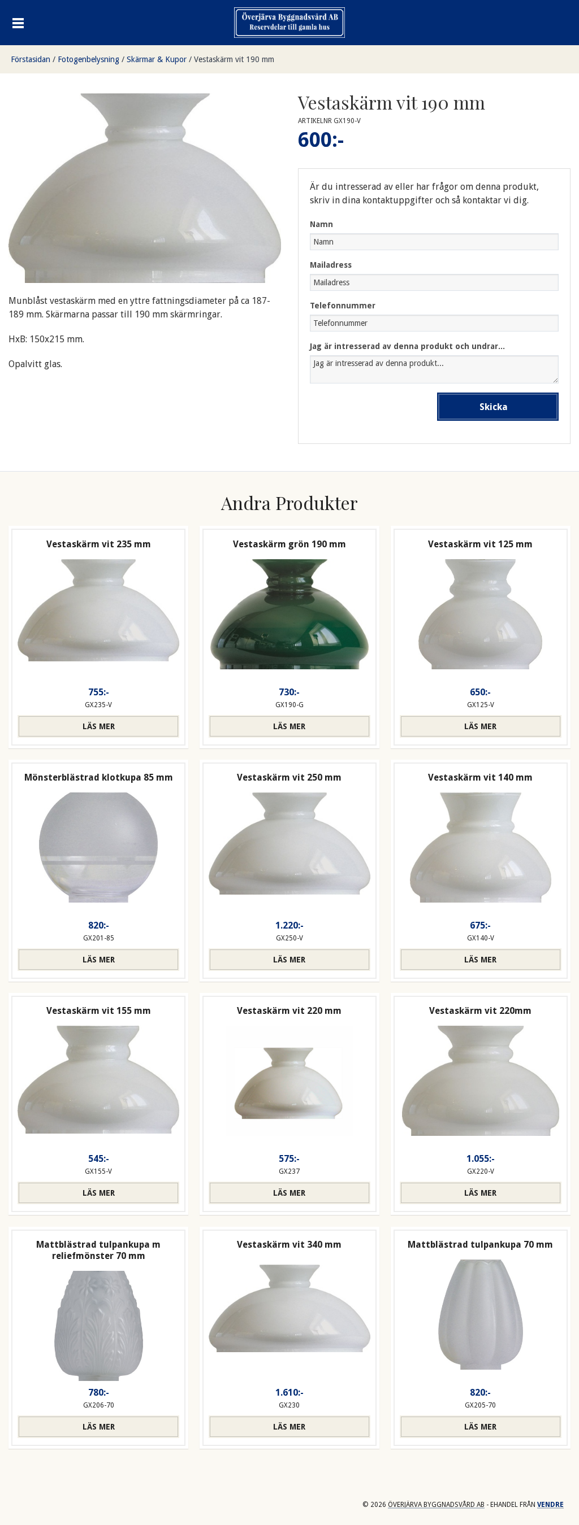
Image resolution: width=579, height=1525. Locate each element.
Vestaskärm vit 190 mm (234, 59)
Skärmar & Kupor (157, 59)
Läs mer (99, 726)
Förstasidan (30, 59)
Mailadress (331, 264)
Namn (321, 224)
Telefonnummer (342, 305)
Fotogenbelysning (88, 59)
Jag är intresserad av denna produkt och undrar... (407, 346)
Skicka (493, 407)
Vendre (550, 1505)
